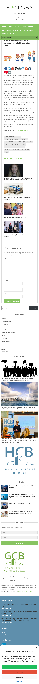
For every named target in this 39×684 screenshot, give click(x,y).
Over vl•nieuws (19, 19)
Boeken (30, 26)
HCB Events (4, 351)
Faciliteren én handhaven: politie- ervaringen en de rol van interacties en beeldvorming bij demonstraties (18, 179)
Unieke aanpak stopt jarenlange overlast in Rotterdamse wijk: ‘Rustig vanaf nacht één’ (18, 408)
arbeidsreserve (9, 136)
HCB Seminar (24, 139)
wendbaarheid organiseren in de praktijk (17, 149)
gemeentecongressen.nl (25, 591)
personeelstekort (10, 147)
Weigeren (19, 672)
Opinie (10, 26)
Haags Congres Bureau (12, 139)
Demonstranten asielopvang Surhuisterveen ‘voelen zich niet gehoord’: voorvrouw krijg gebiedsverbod (18, 379)
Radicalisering (5, 341)
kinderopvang (9, 142)
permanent (15, 144)
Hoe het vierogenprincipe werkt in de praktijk (15, 217)
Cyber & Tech (5, 330)
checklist (18, 136)
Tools (16, 26)
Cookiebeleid (18, 681)
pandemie (7, 144)
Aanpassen (19, 677)
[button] (36, 648)
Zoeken (33, 308)
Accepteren (19, 667)
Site (6, 294)
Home (19, 18)
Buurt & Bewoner (6, 321)
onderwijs (30, 142)
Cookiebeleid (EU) (8, 34)
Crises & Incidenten (7, 327)
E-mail (7, 287)
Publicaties (6, 30)
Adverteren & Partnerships (23, 30)
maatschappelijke (20, 142)
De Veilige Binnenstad (8, 332)
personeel (23, 144)
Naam (7, 280)
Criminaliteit (5, 324)
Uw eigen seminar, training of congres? (19, 503)
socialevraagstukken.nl (21, 130)
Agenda (23, 26)
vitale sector (21, 147)
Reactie (7, 258)
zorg (6, 152)
